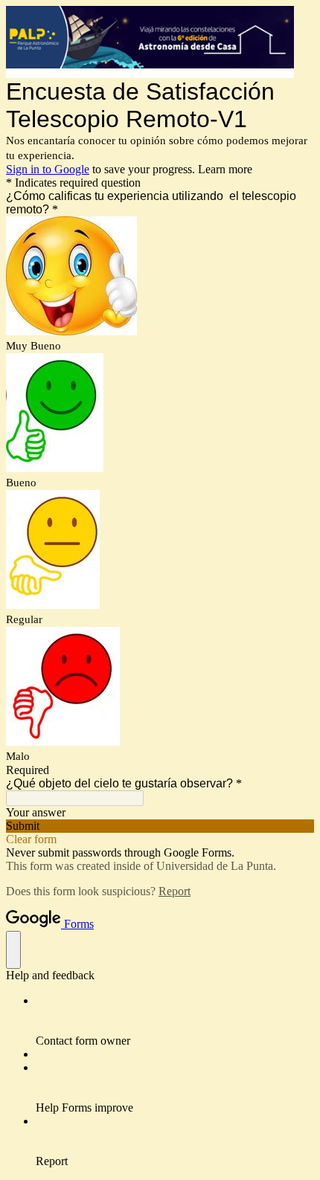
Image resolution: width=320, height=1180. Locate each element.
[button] (160, 826)
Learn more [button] (225, 169)
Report (175, 891)
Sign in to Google (47, 169)
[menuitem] (175, 1021)
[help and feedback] (13, 950)
